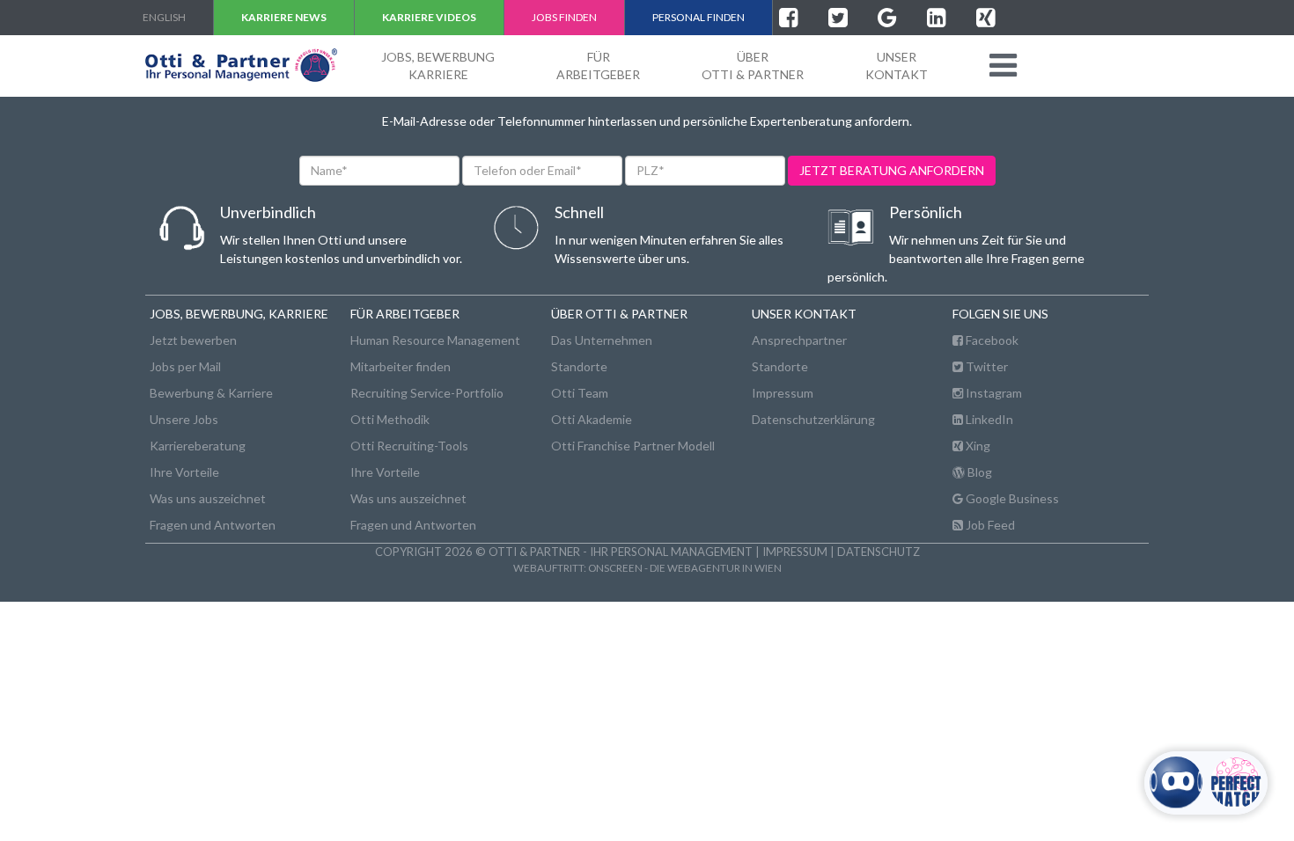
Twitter (985, 366)
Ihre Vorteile (184, 471)
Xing (976, 445)
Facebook (990, 340)
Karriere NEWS (284, 17)
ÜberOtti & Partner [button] (753, 65)
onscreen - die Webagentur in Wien (685, 567)
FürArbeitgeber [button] (598, 65)
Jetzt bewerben (193, 340)
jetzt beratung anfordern (891, 170)
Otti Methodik (390, 419)
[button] (1003, 65)
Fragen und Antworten (213, 524)
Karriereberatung (198, 445)
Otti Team (579, 392)
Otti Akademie (591, 419)
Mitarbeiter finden (400, 366)
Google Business (1011, 498)
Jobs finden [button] (564, 17)
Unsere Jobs (184, 419)
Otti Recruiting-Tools (409, 445)
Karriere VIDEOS (429, 17)
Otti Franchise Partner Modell (633, 445)
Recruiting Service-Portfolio (427, 392)
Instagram (992, 392)
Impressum (782, 392)
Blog (978, 471)
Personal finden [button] (698, 17)
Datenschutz (878, 552)
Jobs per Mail (185, 366)
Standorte (579, 366)
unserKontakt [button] (896, 65)
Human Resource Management (435, 340)
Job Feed (989, 524)
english (164, 17)
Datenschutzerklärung (813, 419)
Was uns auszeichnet (208, 498)
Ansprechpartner (799, 340)
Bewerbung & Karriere (211, 392)
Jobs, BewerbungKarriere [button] (438, 65)
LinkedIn (988, 419)
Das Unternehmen (601, 340)
